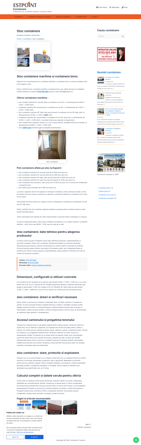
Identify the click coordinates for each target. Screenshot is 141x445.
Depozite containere (63, 17)
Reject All (15, 437)
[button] (23, 16)
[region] (25, 425)
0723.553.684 (43, 92)
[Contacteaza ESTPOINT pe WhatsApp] (136, 440)
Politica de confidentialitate (24, 432)
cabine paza (26, 128)
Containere (19, 9)
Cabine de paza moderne (113, 93)
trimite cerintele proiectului (41, 265)
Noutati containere (109, 72)
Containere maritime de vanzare (39, 17)
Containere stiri (81, 17)
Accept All (34, 437)
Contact (94, 17)
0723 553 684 (31, 260)
